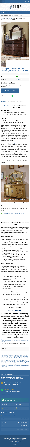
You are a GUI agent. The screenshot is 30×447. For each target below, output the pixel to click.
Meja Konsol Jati (22, 357)
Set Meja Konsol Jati (8, 105)
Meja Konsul (9, 361)
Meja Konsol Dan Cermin (14, 357)
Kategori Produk (7, 12)
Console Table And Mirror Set (14, 354)
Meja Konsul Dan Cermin (17, 361)
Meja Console (3, 355)
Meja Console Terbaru (8, 356)
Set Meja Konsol (24, 365)
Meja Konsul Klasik (12, 362)
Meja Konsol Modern (12, 360)
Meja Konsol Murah (20, 360)
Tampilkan (10, 348)
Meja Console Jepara (18, 355)
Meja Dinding (25, 356)
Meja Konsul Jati (25, 361)
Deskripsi (3, 101)
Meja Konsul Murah (9, 365)
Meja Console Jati (9, 355)
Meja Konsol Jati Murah (14, 359)
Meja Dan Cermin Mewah (17, 356)
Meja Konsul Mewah (20, 362)
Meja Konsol (18, 79)
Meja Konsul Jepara (4, 362)
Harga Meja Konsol (24, 354)
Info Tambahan (11, 101)
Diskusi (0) (20, 101)
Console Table (5, 354)
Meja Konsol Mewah (23, 359)
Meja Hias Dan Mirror (5, 357)
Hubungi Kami (11, 90)
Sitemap (15, 444)
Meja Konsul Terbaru (17, 365)
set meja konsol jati (16, 143)
